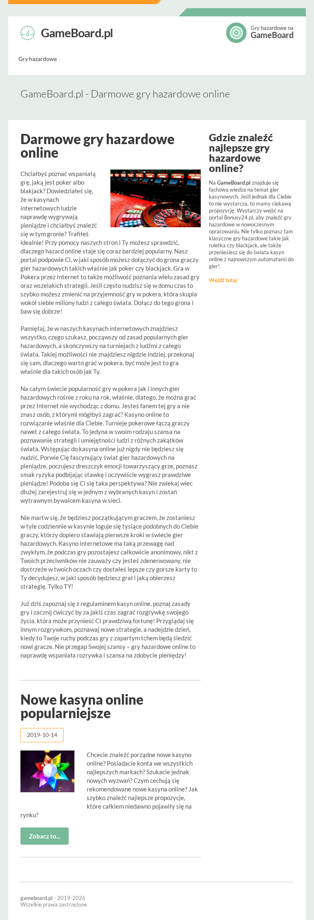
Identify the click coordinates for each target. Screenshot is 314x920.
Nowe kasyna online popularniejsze (82, 706)
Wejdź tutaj (223, 280)
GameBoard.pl (77, 31)
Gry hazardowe (37, 58)
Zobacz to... (44, 836)
